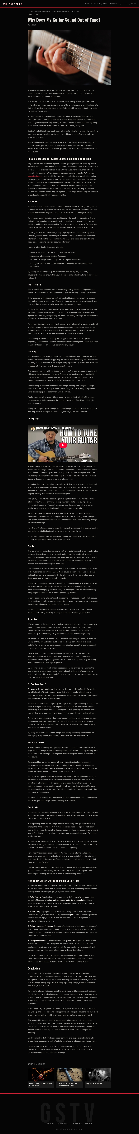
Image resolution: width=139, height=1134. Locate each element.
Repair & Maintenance (42, 11)
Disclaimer (77, 1124)
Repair (133, 4)
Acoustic (96, 4)
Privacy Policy (63, 1124)
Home (31, 11)
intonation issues (34, 176)
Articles (50, 1124)
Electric (86, 4)
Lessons (125, 4)
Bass (105, 4)
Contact (88, 1124)
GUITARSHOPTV (12, 3)
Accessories (114, 4)
